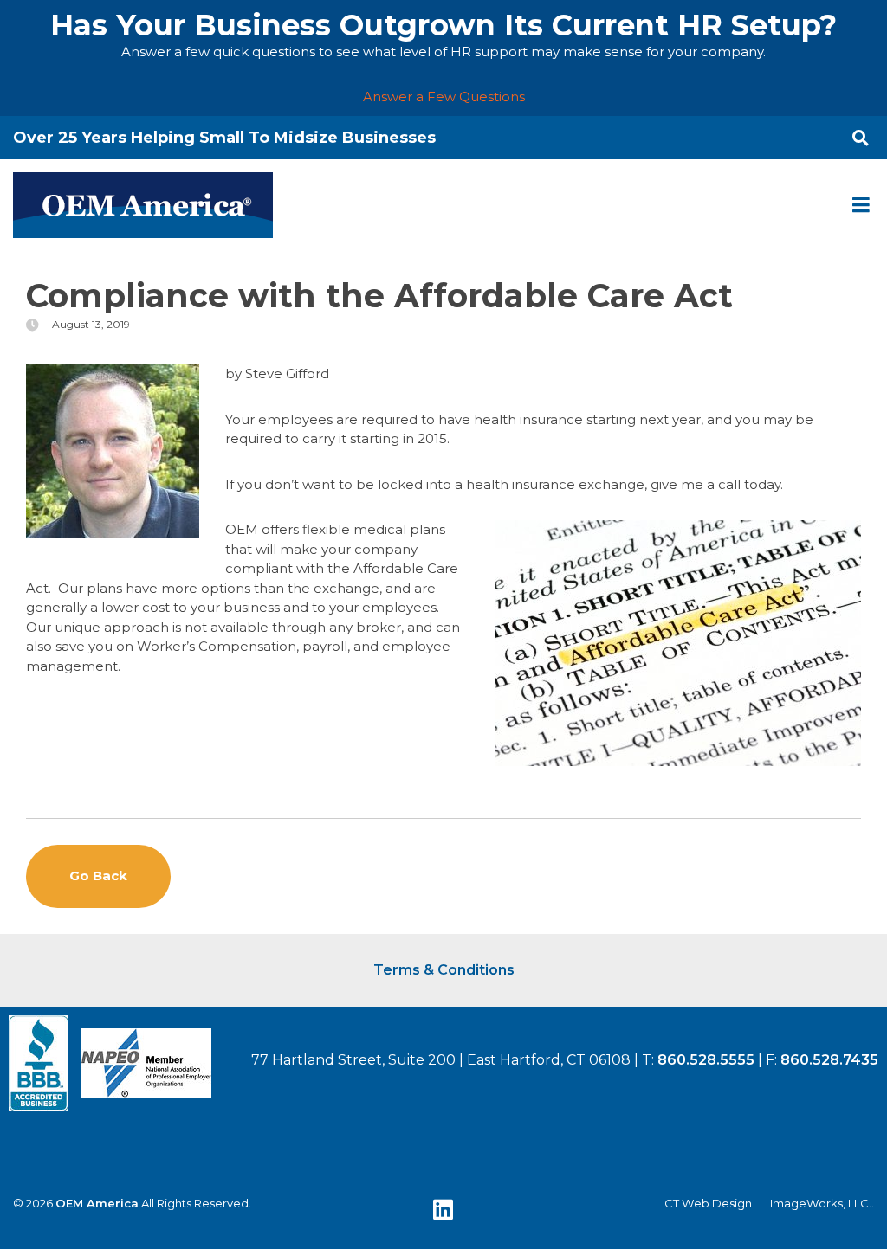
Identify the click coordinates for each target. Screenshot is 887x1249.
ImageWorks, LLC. (820, 1203)
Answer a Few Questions (444, 96)
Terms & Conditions (444, 970)
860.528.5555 (705, 1060)
